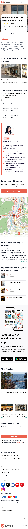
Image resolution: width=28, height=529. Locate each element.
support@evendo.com (6, 480)
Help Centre (4, 507)
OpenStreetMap (4, 197)
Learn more (23, 187)
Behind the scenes (15, 458)
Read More (24, 261)
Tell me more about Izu (14, 398)
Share (6, 38)
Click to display (7, 97)
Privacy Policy (6, 443)
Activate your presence (14, 191)
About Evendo (14, 455)
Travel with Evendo (5, 455)
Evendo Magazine (5, 461)
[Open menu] (26, 2)
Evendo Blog (4, 458)
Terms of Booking (21, 518)
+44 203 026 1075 (6, 478)
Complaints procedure (6, 510)
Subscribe (14, 436)
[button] (14, 216)
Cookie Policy (20, 442)
